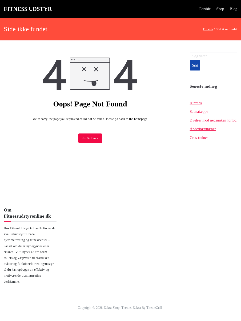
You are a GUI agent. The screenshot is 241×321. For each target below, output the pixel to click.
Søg (195, 65)
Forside (205, 9)
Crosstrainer (199, 138)
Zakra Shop (112, 307)
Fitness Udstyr (28, 9)
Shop (220, 9)
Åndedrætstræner (203, 129)
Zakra (137, 307)
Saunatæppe (199, 112)
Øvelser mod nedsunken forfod (213, 120)
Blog (233, 9)
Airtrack (196, 103)
